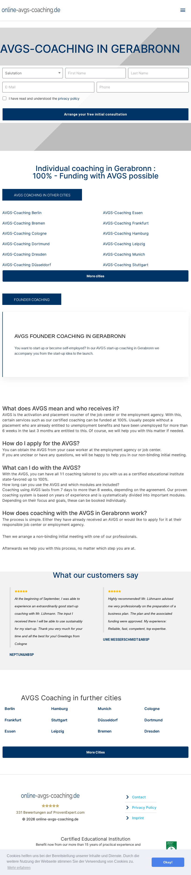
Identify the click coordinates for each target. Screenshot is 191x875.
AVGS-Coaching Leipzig (124, 243)
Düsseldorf (108, 720)
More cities (95, 276)
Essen (10, 731)
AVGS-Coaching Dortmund (26, 243)
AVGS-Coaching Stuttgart (125, 264)
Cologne (152, 708)
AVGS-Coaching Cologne (24, 233)
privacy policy (68, 98)
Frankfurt (13, 720)
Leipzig (57, 731)
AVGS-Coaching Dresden (24, 254)
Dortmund (153, 720)
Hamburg (59, 708)
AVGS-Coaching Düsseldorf (26, 264)
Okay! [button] (168, 862)
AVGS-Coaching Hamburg (126, 233)
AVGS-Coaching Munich (124, 254)
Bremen (105, 731)
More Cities (95, 752)
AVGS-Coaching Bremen (23, 223)
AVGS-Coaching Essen (123, 212)
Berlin (10, 708)
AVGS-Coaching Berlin (21, 212)
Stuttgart (59, 720)
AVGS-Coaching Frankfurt (126, 223)
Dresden (152, 731)
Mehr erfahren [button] (19, 868)
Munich (104, 708)
